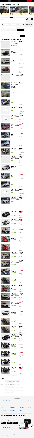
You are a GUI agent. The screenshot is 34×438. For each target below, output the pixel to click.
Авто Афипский (30, 435)
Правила (18, 433)
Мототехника (11, 404)
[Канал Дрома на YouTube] (5, 427)
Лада (6, 384)
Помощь (16, 433)
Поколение (18, 24)
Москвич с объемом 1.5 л (16, 381)
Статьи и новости (22, 407)
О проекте (13, 433)
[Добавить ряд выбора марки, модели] (23, 24)
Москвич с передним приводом (9, 381)
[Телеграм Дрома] (7, 427)
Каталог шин (21, 404)
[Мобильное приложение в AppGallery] (15, 423)
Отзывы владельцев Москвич (29, 21)
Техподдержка (29, 407)
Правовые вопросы (22, 411)
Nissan (11, 384)
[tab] (1, 22)
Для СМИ (21, 433)
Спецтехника (2, 411)
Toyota (8, 384)
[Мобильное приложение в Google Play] (9, 423)
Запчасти (2, 407)
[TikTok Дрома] (1, 427)
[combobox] (5, 24)
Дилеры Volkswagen (8, 392)
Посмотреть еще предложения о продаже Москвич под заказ (10, 375)
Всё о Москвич (27, 19)
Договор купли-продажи (12, 410)
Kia (15, 384)
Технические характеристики (29, 24)
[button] (12, 382)
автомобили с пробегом (10, 400)
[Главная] (3, 1)
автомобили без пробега (16, 400)
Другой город (2, 19)
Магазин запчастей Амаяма (13, 407)
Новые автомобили (5, 400)
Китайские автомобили (3, 410)
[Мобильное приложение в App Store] (3, 423)
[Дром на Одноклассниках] (9, 427)
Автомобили (2, 404)
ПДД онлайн (21, 410)
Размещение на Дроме (30, 404)
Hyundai (13, 384)
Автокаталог (11, 411)
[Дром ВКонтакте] (3, 427)
